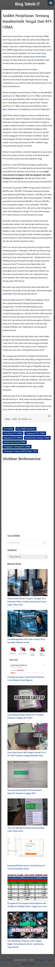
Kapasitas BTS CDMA (13, 438)
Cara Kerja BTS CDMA (13, 433)
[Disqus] (27, 497)
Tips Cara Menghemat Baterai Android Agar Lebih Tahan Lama (25, 829)
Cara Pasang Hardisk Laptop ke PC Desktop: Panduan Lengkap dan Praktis (25, 716)
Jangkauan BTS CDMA (35, 433)
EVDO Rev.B (22, 165)
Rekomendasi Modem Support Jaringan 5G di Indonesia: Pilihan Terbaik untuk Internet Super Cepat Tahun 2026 (26, 601)
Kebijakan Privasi (28, 964)
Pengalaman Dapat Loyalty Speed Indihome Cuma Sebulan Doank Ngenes (25, 678)
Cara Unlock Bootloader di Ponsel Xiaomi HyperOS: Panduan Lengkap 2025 (24, 791)
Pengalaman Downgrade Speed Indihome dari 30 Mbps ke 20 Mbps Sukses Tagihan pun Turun (27, 905)
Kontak (51, 960)
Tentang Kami (40, 960)
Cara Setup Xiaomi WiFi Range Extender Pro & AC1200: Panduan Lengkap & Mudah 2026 (26, 754)
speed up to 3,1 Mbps (11, 96)
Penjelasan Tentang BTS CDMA (17, 447)
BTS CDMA (8, 429)
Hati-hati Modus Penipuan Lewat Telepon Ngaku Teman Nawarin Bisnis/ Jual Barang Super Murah (25, 944)
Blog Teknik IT (27, 3)
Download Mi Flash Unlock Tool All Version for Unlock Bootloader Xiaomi (26, 867)
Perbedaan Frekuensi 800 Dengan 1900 (20, 451)
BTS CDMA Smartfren (26, 429)
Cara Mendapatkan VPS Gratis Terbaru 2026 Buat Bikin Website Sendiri (26, 641)
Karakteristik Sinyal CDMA (14, 442)
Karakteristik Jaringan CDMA (37, 438)
